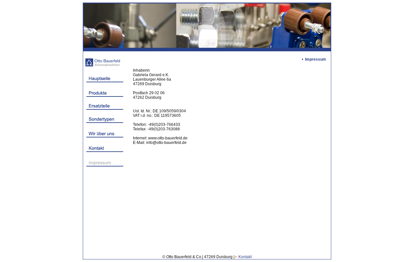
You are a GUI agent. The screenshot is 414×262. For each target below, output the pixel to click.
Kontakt (245, 257)
